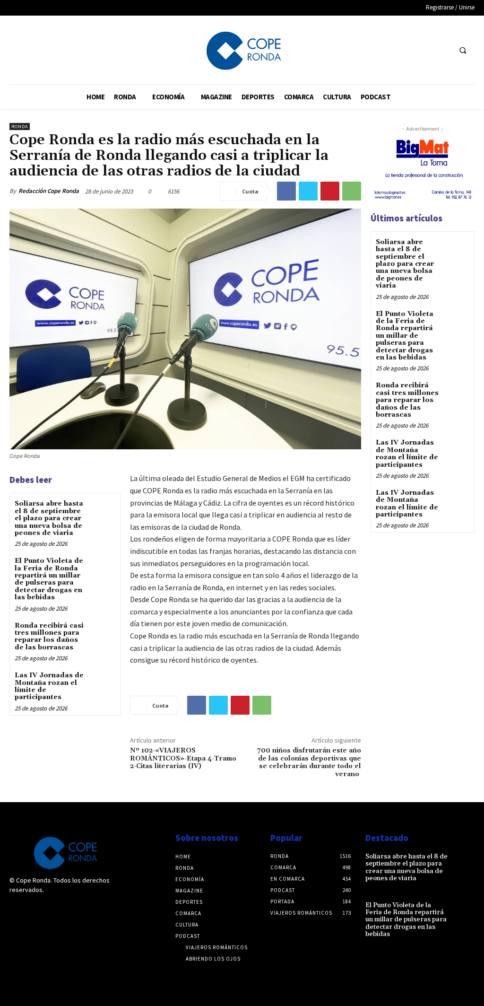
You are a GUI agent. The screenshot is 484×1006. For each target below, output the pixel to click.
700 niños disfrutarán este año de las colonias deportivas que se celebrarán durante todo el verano (309, 762)
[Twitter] (442, 50)
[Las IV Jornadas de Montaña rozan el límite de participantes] (102, 683)
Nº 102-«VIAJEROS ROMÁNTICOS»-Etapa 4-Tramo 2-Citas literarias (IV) (183, 758)
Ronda (19, 126)
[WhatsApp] (351, 191)
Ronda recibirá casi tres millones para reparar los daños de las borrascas (49, 636)
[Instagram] (36, 909)
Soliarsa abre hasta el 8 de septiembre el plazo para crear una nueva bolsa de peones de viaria (49, 518)
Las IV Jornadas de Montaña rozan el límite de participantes (49, 686)
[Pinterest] (329, 191)
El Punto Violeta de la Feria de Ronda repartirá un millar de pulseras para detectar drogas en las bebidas (49, 579)
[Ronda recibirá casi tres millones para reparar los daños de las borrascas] (102, 634)
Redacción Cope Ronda (48, 191)
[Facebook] (424, 50)
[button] (463, 50)
